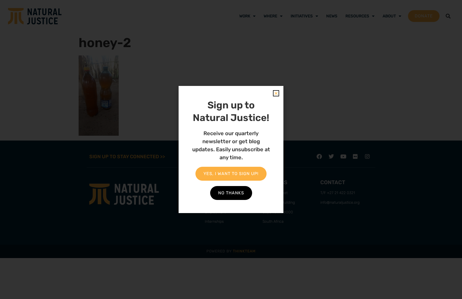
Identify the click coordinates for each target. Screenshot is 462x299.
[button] (276, 93)
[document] (231, 149)
